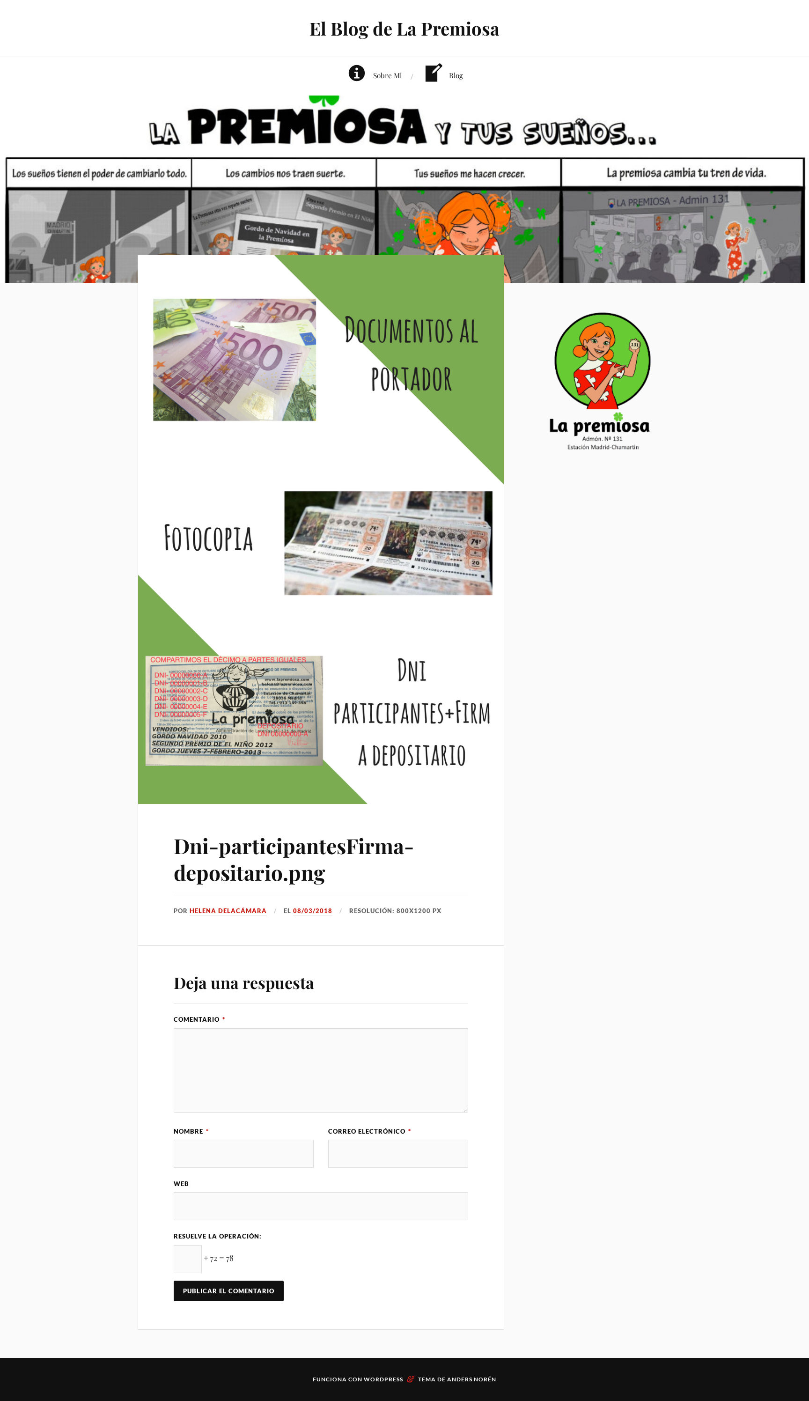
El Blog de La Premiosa (404, 28)
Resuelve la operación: (218, 1236)
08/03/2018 (312, 910)
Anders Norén (471, 1379)
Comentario (199, 1019)
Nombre (191, 1131)
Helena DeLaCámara (228, 910)
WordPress (383, 1379)
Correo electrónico (369, 1131)
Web (181, 1183)
